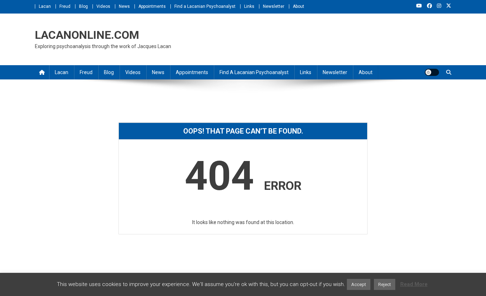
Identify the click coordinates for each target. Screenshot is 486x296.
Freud (64, 6)
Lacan (45, 6)
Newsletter (273, 6)
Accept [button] (358, 284)
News (124, 6)
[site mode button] (432, 72)
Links (249, 6)
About (298, 6)
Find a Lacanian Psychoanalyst (205, 6)
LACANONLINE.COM (87, 35)
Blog (83, 6)
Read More (414, 284)
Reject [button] (384, 284)
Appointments (152, 6)
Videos (103, 6)
